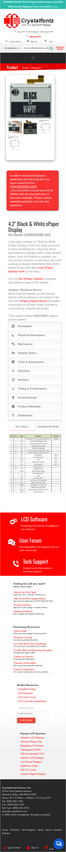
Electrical (20, 371)
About (48, 829)
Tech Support (35, 561)
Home (5, 829)
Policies (6, 833)
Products (15, 829)
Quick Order (13, 42)
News (40, 829)
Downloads (21, 415)
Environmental (24, 397)
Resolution (21, 326)
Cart (51, 42)
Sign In (33, 42)
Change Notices (48, 426)
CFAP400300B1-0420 (23, 186)
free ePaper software (30, 278)
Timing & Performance (29, 388)
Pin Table (22, 426)
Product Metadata (26, 406)
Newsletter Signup (26, 708)
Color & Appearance (27, 362)
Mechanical (21, 344)
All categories (10, 48)
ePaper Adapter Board (33, 301)
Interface (20, 380)
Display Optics (24, 353)
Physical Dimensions (28, 335)
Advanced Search (60, 48)
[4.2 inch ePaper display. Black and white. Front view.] (30, 97)
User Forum (30, 540)
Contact (57, 829)
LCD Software (34, 519)
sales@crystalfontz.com (14, 811)
